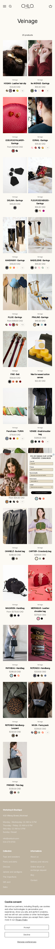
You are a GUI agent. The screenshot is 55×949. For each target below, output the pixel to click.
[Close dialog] (53, 454)
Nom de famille (33, 473)
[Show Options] (51, 487)
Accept (27, 927)
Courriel (32, 461)
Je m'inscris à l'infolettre (41, 492)
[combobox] (41, 487)
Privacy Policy (22, 919)
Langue (31, 484)
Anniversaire (33, 478)
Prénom (32, 467)
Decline (26, 934)
